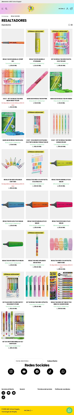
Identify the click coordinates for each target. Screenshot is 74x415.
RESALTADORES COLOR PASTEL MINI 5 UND (61, 262)
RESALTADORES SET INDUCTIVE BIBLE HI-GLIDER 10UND (61, 303)
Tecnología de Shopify (9, 412)
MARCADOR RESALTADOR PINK (37, 99)
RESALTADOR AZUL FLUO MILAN (13, 221)
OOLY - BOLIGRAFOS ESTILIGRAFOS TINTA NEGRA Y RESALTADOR (37, 141)
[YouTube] (24, 371)
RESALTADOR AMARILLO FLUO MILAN (61, 181)
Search (22, 389)
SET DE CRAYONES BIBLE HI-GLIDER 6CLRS (12, 343)
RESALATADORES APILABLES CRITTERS (13, 181)
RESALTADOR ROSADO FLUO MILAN (61, 222)
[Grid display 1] (69, 25)
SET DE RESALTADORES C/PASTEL (37, 302)
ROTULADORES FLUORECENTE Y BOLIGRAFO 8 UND (13, 303)
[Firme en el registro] (67, 9)
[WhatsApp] (63, 371)
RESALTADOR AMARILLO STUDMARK (37, 60)
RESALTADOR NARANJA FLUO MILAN (37, 222)
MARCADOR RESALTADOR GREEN (61, 99)
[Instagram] (11, 371)
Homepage (5, 16)
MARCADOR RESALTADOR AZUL (13, 140)
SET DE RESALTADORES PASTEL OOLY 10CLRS (61, 60)
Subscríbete (52, 361)
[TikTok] (50, 371)
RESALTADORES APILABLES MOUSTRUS (37, 262)
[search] (6, 9)
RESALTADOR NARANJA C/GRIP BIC (13, 60)
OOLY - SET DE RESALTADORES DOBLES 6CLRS (61, 141)
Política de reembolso (62, 389)
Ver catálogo (3, 9)
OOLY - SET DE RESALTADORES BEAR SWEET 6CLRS (13, 100)
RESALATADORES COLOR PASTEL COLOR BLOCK (37, 181)
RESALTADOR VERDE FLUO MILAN (13, 261)
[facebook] (37, 371)
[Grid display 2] (71, 25)
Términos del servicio (44, 389)
